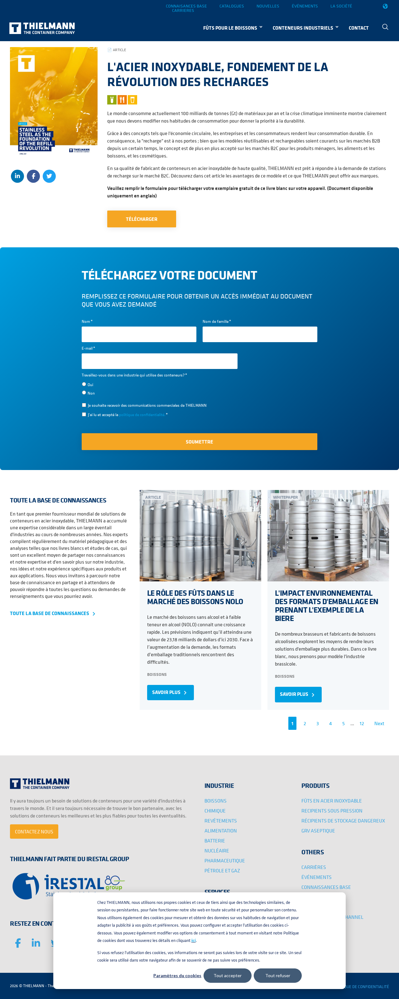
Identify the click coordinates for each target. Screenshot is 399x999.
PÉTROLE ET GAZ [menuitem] (222, 870)
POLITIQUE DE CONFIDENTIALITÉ (361, 986)
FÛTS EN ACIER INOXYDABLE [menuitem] (331, 800)
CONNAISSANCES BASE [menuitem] (326, 887)
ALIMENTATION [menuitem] (220, 830)
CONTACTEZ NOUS (34, 831)
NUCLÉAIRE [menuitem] (216, 850)
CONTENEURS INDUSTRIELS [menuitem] (303, 27)
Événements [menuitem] (305, 6)
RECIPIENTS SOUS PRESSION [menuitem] (332, 810)
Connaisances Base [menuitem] (186, 6)
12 (362, 723)
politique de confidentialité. (142, 414)
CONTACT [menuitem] (359, 27)
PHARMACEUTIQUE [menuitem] (224, 860)
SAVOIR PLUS (170, 692)
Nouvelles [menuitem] (268, 6)
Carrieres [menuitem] (183, 10)
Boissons (157, 674)
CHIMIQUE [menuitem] (215, 810)
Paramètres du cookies (177, 975)
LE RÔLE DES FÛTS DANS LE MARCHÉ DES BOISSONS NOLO (195, 597)
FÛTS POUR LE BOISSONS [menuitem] (230, 27)
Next (379, 723)
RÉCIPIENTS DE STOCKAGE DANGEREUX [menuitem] (343, 820)
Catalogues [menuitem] (231, 6)
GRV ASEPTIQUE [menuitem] (318, 830)
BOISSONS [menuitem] (215, 800)
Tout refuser (277, 975)
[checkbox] (160, 388)
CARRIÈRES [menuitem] (313, 867)
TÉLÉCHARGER (141, 219)
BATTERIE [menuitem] (214, 840)
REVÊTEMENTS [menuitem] (220, 820)
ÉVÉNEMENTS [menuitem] (316, 877)
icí (193, 940)
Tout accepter (228, 975)
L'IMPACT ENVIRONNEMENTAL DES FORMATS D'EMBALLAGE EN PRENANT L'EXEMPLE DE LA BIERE (326, 605)
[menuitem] (385, 28)
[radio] (160, 384)
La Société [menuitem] (341, 6)
